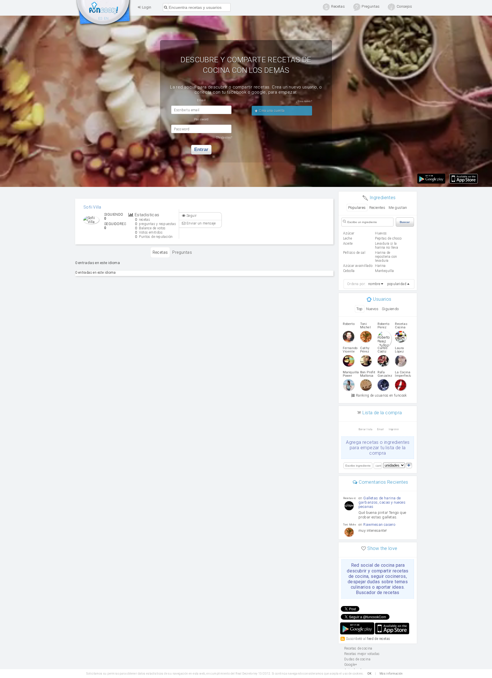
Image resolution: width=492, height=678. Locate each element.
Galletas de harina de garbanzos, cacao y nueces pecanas (381, 502)
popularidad (396, 284)
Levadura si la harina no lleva (386, 246)
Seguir (191, 216)
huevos (381, 233)
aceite (347, 244)
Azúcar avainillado (357, 266)
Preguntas (182, 252)
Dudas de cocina (357, 659)
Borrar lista (365, 429)
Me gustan (398, 207)
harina (380, 266)
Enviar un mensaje (201, 223)
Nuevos (372, 309)
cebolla (349, 271)
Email (380, 429)
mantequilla (384, 271)
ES (100, 18)
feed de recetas (378, 638)
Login (146, 7)
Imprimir (394, 429)
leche (347, 238)
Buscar (405, 222)
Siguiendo (390, 309)
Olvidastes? (224, 137)
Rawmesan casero (379, 524)
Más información (391, 673)
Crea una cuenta (271, 111)
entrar (201, 149)
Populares (357, 207)
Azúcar (348, 233)
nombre (374, 284)
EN (106, 18)
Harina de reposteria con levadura (386, 257)
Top (359, 309)
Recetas (160, 252)
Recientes (377, 207)
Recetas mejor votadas (362, 654)
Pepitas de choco (388, 238)
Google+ (350, 665)
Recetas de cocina (103, 13)
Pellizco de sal (354, 253)
